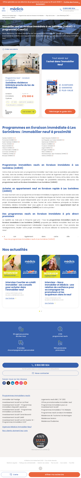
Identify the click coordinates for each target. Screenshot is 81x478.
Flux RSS (71, 463)
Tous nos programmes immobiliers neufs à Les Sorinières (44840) (29, 239)
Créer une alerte (11, 49)
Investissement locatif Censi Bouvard (16, 415)
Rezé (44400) (6, 146)
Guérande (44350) (48, 142)
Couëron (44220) (47, 146)
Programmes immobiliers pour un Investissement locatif (54, 406)
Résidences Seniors (48, 418)
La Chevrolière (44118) (9, 150)
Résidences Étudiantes (50, 421)
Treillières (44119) (7, 154)
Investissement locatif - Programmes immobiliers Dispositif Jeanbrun (17, 406)
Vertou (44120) (46, 156)
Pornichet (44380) (8, 140)
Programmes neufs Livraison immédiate (56, 413)
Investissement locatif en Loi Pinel (15, 402)
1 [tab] (39, 311)
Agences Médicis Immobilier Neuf (17, 427)
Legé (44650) (46, 148)
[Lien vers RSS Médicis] (25, 383)
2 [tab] (41, 311)
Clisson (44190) (7, 148)
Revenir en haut (40, 468)
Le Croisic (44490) (8, 152)
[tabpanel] (20, 281)
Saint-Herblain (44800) (9, 142)
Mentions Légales (12, 463)
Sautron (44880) (47, 144)
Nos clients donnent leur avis (15, 430)
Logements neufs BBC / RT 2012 (53, 399)
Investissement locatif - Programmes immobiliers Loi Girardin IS (17, 411)
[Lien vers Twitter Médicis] (8, 383)
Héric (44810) (46, 152)
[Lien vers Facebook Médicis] (4, 383)
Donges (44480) (47, 150)
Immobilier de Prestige (11, 399)
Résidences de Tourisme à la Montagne (56, 416)
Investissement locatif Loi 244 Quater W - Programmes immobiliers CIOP (18, 421)
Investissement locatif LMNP (13, 417)
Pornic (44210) (7, 144)
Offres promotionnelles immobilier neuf (56, 402)
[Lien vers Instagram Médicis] (21, 383)
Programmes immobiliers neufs (16, 395)
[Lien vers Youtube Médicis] (17, 383)
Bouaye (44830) (7, 156)
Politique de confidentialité (27, 463)
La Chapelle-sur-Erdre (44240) (52, 140)
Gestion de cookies (43, 463)
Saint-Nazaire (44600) (49, 138)
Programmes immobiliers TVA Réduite (56, 410)
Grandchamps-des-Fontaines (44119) (54, 154)
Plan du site (54, 463)
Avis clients (63, 463)
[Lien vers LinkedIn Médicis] (12, 383)
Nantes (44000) (7, 138)
